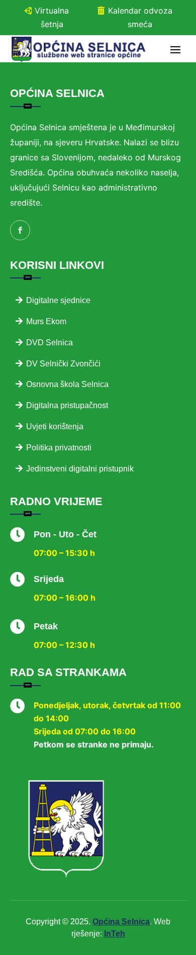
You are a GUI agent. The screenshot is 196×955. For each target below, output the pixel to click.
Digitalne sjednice (58, 300)
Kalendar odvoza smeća (140, 17)
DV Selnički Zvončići (63, 363)
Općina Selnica (121, 921)
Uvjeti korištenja (54, 426)
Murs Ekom (46, 321)
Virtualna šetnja (52, 17)
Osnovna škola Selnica (67, 384)
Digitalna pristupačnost (67, 405)
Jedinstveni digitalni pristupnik (80, 468)
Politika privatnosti (58, 447)
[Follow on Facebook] (20, 230)
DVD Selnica (49, 342)
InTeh (114, 933)
